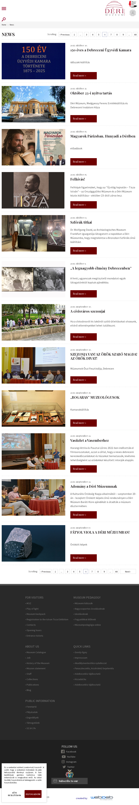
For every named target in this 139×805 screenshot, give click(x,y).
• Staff (28, 673)
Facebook (71, 751)
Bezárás (42, 768)
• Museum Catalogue (35, 652)
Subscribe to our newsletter (68, 781)
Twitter (71, 766)
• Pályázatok (31, 712)
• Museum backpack (35, 614)
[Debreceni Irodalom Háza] (133, 4)
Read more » (79, 75)
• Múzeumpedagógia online (87, 624)
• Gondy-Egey (80, 652)
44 (135, 34)
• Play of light (31, 608)
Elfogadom (33, 794)
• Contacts (30, 624)
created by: (82, 798)
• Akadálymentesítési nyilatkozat (90, 663)
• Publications (32, 684)
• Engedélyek (32, 717)
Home (4, 25)
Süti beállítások (14, 794)
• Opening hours (33, 630)
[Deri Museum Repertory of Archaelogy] (133, 13)
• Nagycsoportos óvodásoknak (89, 608)
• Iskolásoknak (80, 614)
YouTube (71, 756)
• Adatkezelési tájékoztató (87, 673)
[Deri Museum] (115, 8)
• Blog (28, 690)
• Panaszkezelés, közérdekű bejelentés (93, 668)
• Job (28, 657)
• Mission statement (35, 668)
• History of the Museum (37, 663)
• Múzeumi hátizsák (83, 603)
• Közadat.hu (79, 679)
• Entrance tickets (34, 635)
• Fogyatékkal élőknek (84, 619)
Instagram (71, 761)
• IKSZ (28, 603)
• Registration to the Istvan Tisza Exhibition (46, 619)
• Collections (31, 679)
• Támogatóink (32, 722)
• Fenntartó (31, 706)
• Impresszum (80, 657)
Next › (128, 571)
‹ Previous (64, 34)
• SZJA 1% (30, 728)
